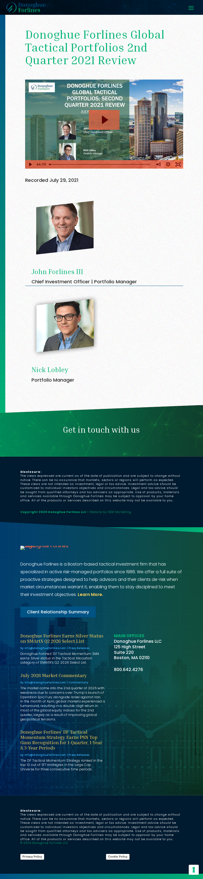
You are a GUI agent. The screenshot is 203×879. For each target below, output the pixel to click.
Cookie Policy (117, 856)
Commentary (78, 682)
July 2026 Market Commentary (53, 675)
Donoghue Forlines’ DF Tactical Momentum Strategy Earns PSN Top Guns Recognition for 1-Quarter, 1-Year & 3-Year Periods (61, 739)
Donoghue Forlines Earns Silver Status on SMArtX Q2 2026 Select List (61, 638)
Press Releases (78, 648)
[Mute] (158, 164)
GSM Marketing (119, 512)
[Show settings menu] (168, 164)
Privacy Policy (32, 856)
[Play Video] (30, 164)
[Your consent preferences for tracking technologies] (194, 870)
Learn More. (90, 594)
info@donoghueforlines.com (45, 648)
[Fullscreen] (178, 164)
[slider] (100, 164)
